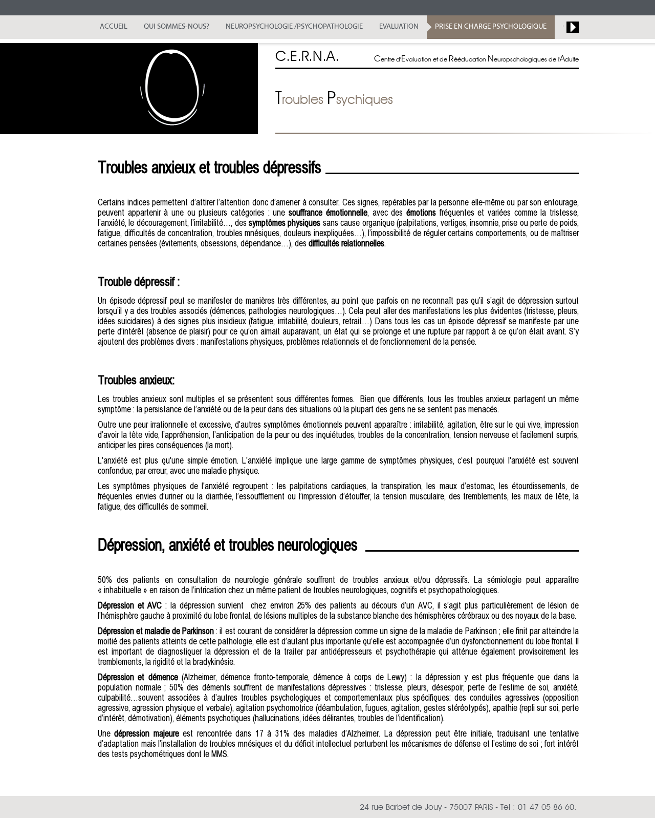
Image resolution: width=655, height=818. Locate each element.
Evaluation (399, 27)
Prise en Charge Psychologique (491, 27)
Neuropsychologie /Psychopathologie (294, 27)
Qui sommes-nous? (176, 27)
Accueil (113, 27)
